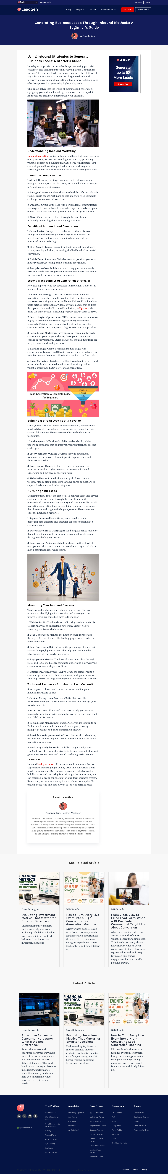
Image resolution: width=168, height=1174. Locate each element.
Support (93, 10)
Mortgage (71, 1121)
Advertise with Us (141, 1130)
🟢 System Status (24, 1128)
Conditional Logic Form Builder (52, 1125)
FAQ (113, 1117)
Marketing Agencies (75, 1113)
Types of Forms (96, 1113)
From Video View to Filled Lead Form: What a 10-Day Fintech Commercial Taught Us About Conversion (128, 921)
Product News (140, 1126)
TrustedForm (50, 1135)
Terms (135, 1170)
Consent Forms (96, 1157)
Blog (114, 1121)
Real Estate (72, 1117)
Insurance (71, 1126)
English (23, 2)
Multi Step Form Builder (52, 1118)
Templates (80, 10)
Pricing (68, 10)
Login (147, 2)
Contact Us (139, 1113)
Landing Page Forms (95, 1151)
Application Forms (98, 1121)
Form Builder (50, 1113)
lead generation (45, 764)
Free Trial (128, 10)
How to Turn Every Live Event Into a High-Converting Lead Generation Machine (82, 919)
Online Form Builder (108, 10)
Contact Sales (45, 2)
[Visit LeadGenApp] (27, 10)
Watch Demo (143, 10)
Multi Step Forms (97, 1117)
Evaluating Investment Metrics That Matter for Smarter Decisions (39, 918)
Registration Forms (98, 1126)
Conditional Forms (98, 1145)
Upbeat (83, 308)
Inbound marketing (37, 156)
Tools (114, 1139)
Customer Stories (141, 1117)
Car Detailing (72, 1130)
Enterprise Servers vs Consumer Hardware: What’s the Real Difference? (37, 1040)
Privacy (144, 1170)
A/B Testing (50, 1144)
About (136, 1121)
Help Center (117, 1113)
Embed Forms (51, 1152)
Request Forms (96, 1130)
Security (115, 1134)
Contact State (51, 1139)
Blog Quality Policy (120, 1143)
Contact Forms (96, 1134)
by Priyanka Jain (87, 36)
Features (49, 1148)
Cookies (125, 1170)
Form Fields (117, 1130)
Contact (138, 2)
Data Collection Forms (96, 1140)
